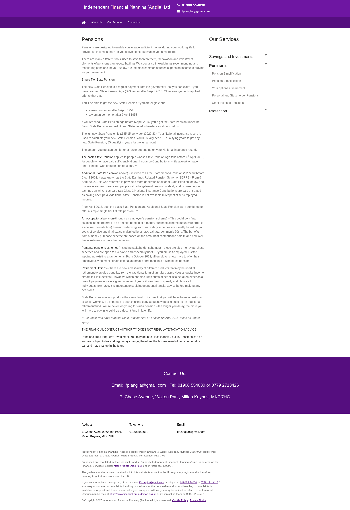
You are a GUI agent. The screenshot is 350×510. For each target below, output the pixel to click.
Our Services (114, 22)
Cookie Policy (180, 500)
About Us (96, 22)
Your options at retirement (228, 88)
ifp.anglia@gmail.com (196, 11)
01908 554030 (193, 5)
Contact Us (134, 22)
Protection (218, 111)
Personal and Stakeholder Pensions (235, 95)
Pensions (218, 65)
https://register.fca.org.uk (128, 465)
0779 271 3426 (209, 482)
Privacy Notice (198, 500)
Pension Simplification (226, 73)
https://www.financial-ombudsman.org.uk (133, 493)
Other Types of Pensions (228, 102)
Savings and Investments (231, 56)
